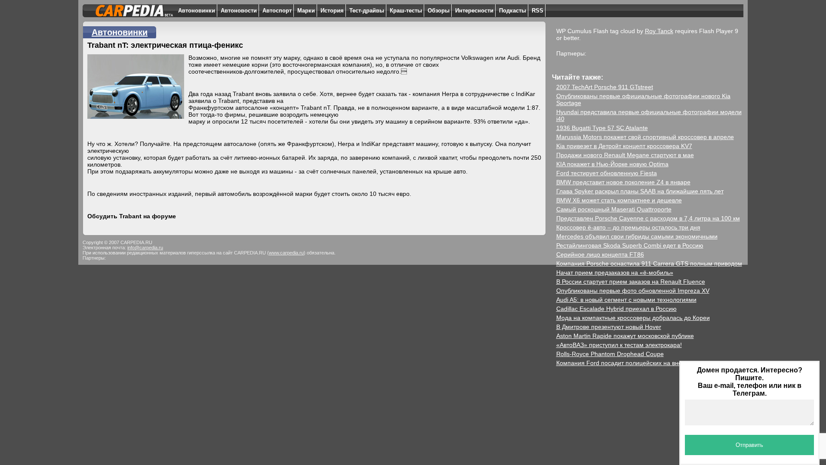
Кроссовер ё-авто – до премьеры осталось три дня (628, 227)
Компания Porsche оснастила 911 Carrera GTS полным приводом (649, 263)
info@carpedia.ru (145, 247)
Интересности (474, 10)
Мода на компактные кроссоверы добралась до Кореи (633, 317)
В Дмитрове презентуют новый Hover (608, 326)
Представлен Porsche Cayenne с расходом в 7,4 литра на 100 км (648, 218)
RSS (537, 10)
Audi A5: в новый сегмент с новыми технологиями (626, 299)
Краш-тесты (406, 10)
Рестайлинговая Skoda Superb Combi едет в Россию (629, 245)
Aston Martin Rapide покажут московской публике (625, 335)
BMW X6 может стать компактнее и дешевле (619, 200)
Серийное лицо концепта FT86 (600, 254)
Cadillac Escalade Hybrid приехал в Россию (616, 308)
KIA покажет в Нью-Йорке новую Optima (612, 164)
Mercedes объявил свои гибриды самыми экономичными (637, 236)
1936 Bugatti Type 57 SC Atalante (602, 127)
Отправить (749, 445)
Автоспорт (277, 10)
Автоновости (239, 10)
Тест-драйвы (366, 10)
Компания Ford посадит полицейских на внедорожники (634, 363)
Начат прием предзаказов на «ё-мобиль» (614, 272)
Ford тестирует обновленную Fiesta (606, 173)
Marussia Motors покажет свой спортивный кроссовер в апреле (645, 136)
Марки (306, 10)
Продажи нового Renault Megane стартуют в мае (625, 155)
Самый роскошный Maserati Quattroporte (614, 209)
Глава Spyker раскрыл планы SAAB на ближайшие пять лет (640, 191)
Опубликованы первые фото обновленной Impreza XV (632, 290)
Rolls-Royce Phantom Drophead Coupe (610, 353)
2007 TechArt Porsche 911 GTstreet (604, 87)
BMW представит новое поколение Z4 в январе (623, 182)
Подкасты (512, 10)
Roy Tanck (659, 31)
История (332, 10)
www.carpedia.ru (286, 252)
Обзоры (439, 10)
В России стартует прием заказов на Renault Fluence (630, 281)
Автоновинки (196, 10)
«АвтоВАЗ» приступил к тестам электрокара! (619, 344)
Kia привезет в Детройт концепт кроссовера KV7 (624, 146)
